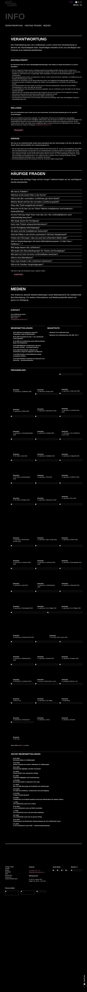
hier (22, 745)
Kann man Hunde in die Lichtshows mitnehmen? (31, 261)
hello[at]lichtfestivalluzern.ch (43, 125)
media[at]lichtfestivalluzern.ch (19, 319)
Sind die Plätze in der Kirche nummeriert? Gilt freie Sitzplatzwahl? (39, 234)
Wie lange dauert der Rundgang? (25, 221)
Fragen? (18, 130)
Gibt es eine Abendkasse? (22, 258)
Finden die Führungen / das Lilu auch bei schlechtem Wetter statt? (39, 238)
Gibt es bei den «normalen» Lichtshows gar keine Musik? (35, 198)
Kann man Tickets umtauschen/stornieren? (29, 224)
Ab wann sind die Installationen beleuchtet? (29, 231)
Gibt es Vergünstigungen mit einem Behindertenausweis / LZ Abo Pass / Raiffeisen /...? (41, 242)
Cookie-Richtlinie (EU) (11, 878)
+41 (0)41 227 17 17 (34, 870)
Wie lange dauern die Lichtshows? (25, 247)
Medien (7, 870)
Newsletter (8, 872)
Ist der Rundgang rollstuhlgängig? (25, 228)
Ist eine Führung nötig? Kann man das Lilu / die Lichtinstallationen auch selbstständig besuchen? (41, 216)
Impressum (8, 877)
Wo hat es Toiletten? (19, 191)
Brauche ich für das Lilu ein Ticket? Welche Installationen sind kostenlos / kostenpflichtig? (42, 210)
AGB (6, 873)
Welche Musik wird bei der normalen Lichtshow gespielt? (35, 202)
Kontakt (18, 274)
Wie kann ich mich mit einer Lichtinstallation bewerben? (34, 254)
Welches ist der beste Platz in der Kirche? (28, 195)
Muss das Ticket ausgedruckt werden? (27, 205)
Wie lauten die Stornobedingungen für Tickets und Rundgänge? (38, 251)
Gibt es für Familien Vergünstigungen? (27, 264)
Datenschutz (8, 875)
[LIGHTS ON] (84, 985)
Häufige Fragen (9, 866)
